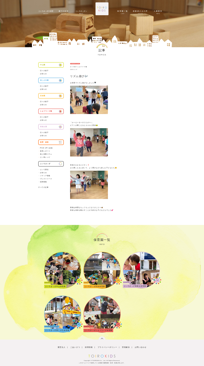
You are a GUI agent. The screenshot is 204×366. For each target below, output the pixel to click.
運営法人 (61, 347)
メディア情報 (44, 176)
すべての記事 (43, 187)
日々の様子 (43, 71)
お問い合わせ (140, 347)
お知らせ (42, 74)
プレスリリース (45, 179)
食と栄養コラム (45, 154)
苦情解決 (126, 347)
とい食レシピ (44, 157)
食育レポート (44, 151)
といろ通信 (43, 169)
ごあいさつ (75, 347)
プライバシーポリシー (107, 347)
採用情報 (42, 182)
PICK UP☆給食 (45, 148)
